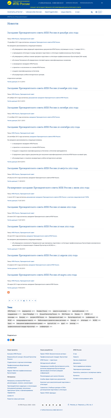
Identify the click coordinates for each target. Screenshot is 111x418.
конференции (44, 326)
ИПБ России (10, 17)
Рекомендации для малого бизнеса (52, 376)
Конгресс (22, 317)
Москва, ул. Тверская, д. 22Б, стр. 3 (81, 404)
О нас (77, 12)
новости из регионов (60, 311)
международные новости (24, 320)
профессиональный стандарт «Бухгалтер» (21, 326)
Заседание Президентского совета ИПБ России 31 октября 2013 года (42, 107)
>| (35, 300)
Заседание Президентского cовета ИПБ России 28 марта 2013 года (42, 274)
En (102, 3)
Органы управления (79, 360)
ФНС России (66, 314)
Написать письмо (72, 3)
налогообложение (78, 311)
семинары (11, 317)
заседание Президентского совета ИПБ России (44, 42)
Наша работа (66, 12)
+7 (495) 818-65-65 (44, 3)
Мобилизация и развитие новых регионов (52, 320)
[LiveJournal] (13, 340)
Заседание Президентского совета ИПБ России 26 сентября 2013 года (43, 127)
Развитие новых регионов (15, 399)
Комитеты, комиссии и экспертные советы (87, 372)
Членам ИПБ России (34, 12)
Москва (77, 314)
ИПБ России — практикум (48, 360)
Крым (10, 323)
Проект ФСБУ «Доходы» (48, 393)
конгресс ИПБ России (37, 317)
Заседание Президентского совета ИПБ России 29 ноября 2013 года (42, 88)
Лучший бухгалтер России (48, 314)
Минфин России (42, 311)
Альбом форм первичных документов (52, 379)
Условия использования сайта (83, 378)
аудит (63, 323)
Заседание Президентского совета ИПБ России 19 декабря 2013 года (42, 32)
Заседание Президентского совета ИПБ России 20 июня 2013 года (41, 207)
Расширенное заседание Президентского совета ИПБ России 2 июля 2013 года (48, 187)
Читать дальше (12, 81)
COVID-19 (10, 396)
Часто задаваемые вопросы (82, 366)
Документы (77, 363)
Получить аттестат (14, 12)
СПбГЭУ (87, 314)
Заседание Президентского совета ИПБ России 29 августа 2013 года (42, 168)
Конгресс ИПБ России (14, 354)
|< (9, 300)
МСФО (95, 320)
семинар (72, 323)
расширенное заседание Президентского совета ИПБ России (48, 97)
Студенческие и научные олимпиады (19, 362)
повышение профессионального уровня (29, 323)
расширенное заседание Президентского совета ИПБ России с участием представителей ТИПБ (58, 197)
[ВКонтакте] (8, 340)
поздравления (12, 314)
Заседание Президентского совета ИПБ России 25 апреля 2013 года (42, 255)
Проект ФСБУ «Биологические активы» (53, 354)
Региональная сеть (86, 3)
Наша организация (21, 17)
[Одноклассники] (11, 340)
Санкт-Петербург (28, 314)
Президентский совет (27, 38)
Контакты (76, 375)
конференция (90, 317)
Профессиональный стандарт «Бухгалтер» (54, 357)
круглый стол (51, 323)
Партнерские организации (81, 369)
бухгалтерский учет (74, 317)
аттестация (84, 320)
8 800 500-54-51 (58, 3)
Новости (76, 357)
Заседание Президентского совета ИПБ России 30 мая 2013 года (40, 226)
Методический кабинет (48, 363)
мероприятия (26, 311)
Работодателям (51, 12)
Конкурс (73, 320)
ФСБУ (10, 320)
